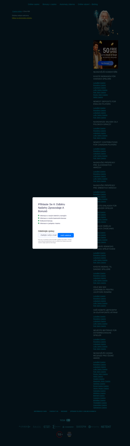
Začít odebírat (65, 235)
